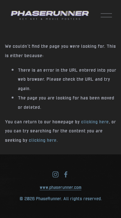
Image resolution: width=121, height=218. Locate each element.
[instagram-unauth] (55, 174)
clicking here (95, 121)
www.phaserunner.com (60, 186)
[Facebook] (66, 174)
